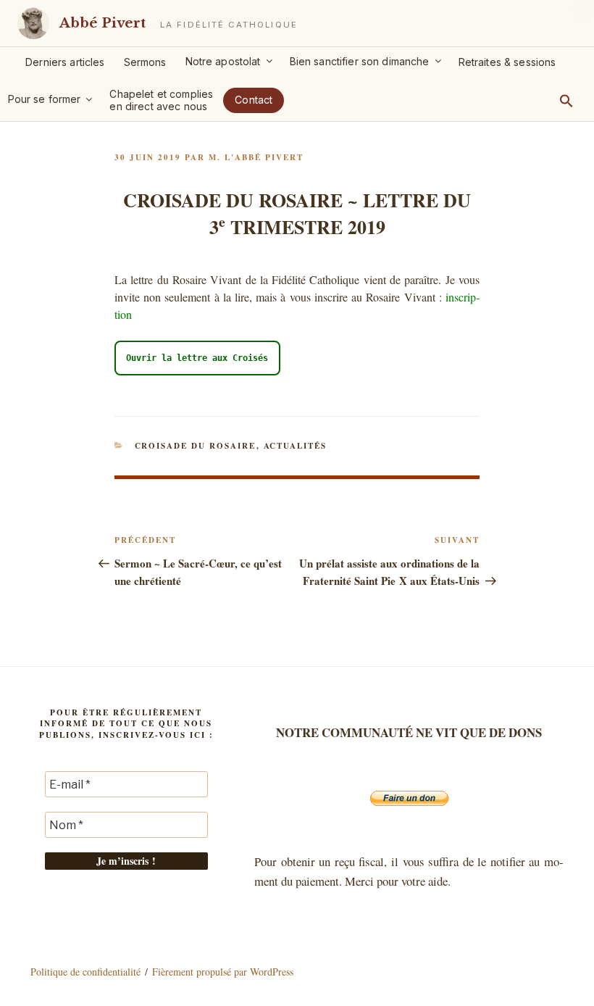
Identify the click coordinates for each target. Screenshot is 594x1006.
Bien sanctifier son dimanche (360, 61)
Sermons (145, 62)
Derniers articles (64, 62)
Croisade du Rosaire (195, 446)
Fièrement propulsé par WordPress (222, 971)
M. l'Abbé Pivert (256, 157)
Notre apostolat (223, 61)
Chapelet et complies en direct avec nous (161, 100)
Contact (253, 99)
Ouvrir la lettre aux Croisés (197, 358)
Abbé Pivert (102, 22)
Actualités (295, 446)
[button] (566, 101)
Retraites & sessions (507, 62)
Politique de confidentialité (85, 971)
